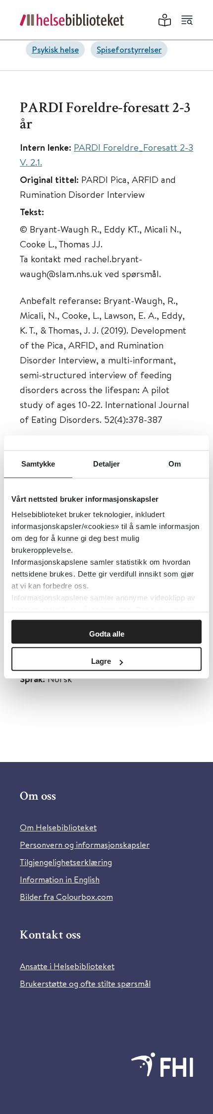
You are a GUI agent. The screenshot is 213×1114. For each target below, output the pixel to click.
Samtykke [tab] (38, 464)
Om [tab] (174, 464)
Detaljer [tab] (106, 464)
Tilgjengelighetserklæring (66, 862)
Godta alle (106, 634)
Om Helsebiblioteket (58, 827)
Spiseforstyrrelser (129, 49)
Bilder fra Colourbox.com (66, 896)
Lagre (101, 661)
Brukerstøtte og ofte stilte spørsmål (85, 983)
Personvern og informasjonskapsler (85, 844)
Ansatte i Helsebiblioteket (67, 966)
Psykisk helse (55, 49)
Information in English (60, 879)
